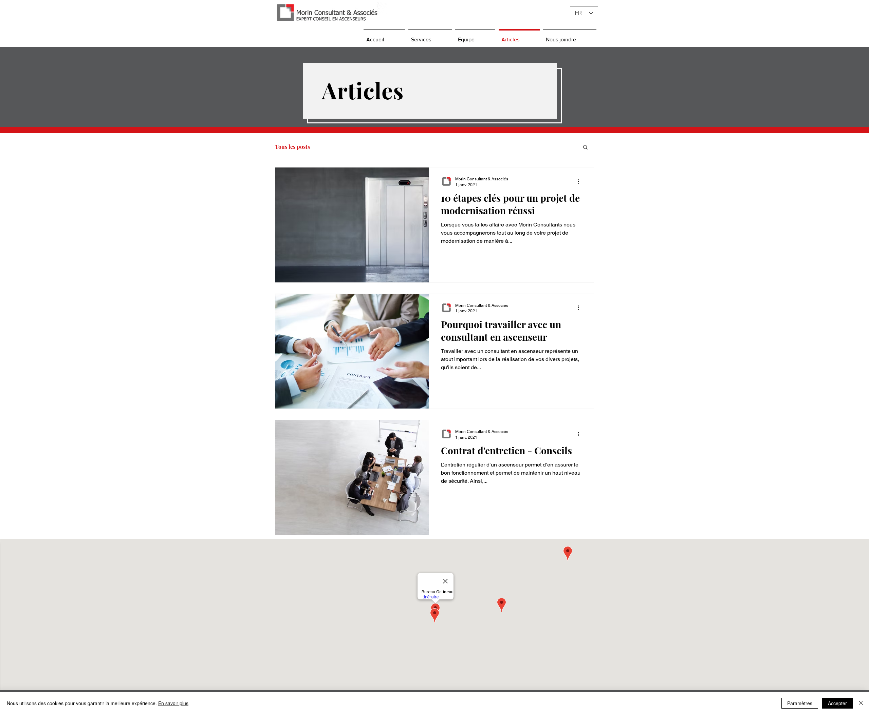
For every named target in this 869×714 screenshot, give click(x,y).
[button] (585, 147)
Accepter (837, 703)
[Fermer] (861, 703)
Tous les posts (292, 146)
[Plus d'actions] (580, 181)
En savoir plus (173, 703)
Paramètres (799, 703)
